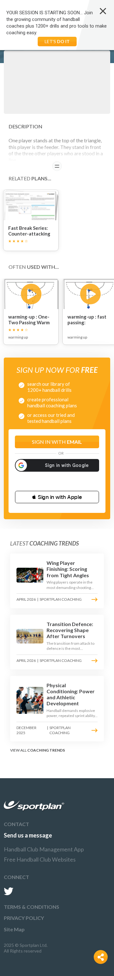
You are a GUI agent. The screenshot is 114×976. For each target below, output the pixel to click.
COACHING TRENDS (46, 750)
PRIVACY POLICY (24, 918)
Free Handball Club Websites (40, 859)
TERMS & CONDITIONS (31, 907)
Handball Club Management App (44, 849)
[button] (57, 497)
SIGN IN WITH (57, 442)
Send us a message (28, 835)
